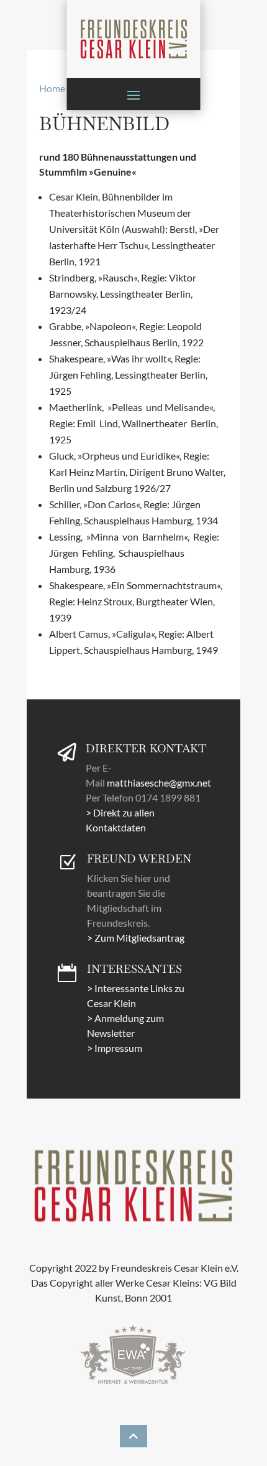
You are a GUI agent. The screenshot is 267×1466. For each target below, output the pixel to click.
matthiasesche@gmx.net (159, 782)
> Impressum (114, 1048)
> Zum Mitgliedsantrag (135, 937)
